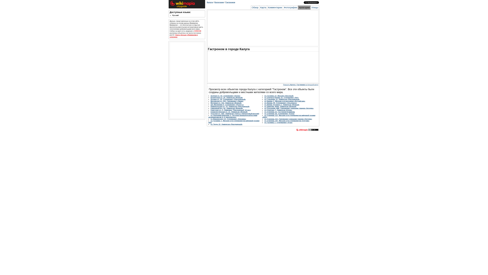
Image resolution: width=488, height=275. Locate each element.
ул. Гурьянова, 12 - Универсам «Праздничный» (282, 99)
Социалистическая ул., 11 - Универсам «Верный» (229, 112)
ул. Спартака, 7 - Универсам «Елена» (278, 110)
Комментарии (275, 7)
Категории (219, 2)
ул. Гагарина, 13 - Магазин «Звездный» (279, 96)
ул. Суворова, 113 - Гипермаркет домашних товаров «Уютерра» (288, 119)
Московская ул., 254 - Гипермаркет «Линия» (227, 101)
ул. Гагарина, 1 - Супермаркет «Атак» (278, 122)
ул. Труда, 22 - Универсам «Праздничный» (226, 124)
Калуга (210, 2)
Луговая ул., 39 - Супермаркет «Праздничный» (228, 99)
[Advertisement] (187, 80)
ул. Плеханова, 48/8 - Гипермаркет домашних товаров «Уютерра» (289, 108)
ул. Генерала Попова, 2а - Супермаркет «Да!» (281, 98)
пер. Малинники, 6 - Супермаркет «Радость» (227, 105)
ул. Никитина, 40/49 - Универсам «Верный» (280, 106)
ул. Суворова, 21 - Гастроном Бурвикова (279, 112)
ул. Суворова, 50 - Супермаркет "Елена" (279, 114)
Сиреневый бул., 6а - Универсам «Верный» (227, 108)
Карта (263, 7)
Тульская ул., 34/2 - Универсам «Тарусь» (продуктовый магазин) (235, 114)
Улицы (314, 7)
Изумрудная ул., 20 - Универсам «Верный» (227, 98)
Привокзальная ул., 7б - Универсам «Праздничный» (230, 106)
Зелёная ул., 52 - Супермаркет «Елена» (225, 96)
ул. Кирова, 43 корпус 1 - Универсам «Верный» (281, 105)
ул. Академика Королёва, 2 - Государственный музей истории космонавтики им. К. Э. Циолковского (232, 116)
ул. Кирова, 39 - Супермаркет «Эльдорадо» (280, 103)
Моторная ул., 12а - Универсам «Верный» (226, 103)
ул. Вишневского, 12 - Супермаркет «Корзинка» (228, 119)
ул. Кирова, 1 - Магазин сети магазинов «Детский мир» (284, 101)
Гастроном (230, 2)
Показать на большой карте (300, 85)
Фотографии (290, 7)
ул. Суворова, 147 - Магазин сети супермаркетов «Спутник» (286, 121)
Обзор (255, 7)
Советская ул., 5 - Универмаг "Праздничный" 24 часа (231, 110)
